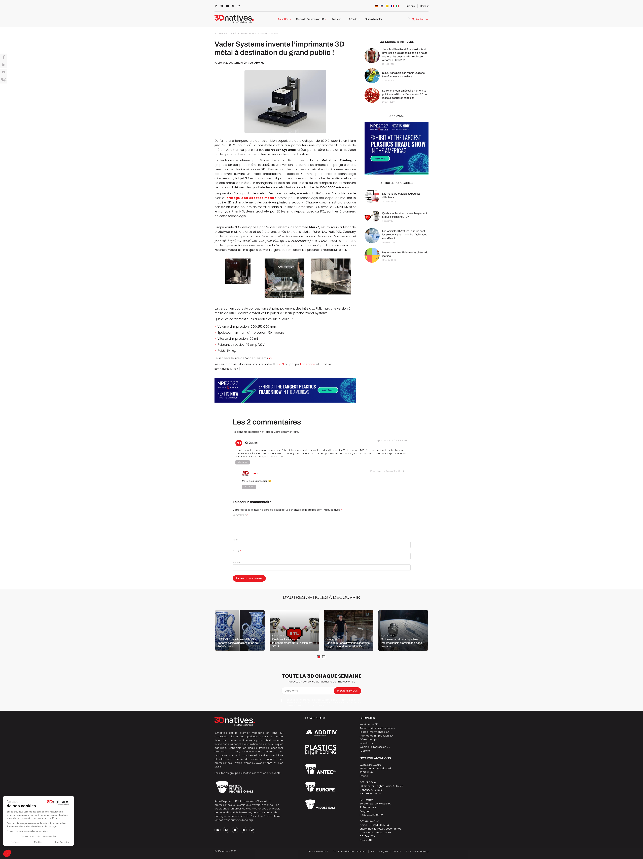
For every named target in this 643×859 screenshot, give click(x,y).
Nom (236, 539)
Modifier (38, 842)
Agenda (353, 19)
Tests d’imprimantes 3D (374, 732)
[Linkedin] (3, 64)
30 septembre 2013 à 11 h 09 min (387, 471)
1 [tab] (318, 656)
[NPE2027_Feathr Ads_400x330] (396, 148)
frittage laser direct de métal (250, 198)
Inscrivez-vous (347, 690)
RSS (281, 364)
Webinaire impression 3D (375, 747)
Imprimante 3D (369, 724)
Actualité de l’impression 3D (241, 33)
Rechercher (422, 19)
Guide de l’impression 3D (310, 19)
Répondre (242, 462)
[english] (382, 6)
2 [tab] (323, 656)
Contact (424, 6)
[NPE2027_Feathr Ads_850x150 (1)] (285, 390)
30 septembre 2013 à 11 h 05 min (390, 440)
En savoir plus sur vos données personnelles (27, 831)
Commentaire (240, 514)
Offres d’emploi (373, 19)
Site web (237, 562)
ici (270, 358)
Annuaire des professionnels (377, 728)
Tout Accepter (62, 842)
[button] (7, 853)
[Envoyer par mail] (3, 72)
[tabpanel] (240, 630)
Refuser (15, 842)
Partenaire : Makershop (417, 851)
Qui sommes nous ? (318, 851)
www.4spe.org (244, 820)
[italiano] (397, 6)
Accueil (219, 33)
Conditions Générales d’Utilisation (349, 851)
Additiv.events (271, 773)
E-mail (237, 551)
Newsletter (366, 743)
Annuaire (336, 19)
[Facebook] (3, 57)
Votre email (292, 690)
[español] (387, 6)
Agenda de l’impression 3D (376, 735)
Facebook (307, 364)
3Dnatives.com (249, 773)
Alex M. (259, 62)
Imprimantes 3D (268, 33)
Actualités (283, 19)
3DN (253, 473)
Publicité (410, 6)
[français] (392, 6)
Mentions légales (379, 851)
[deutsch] (376, 6)
